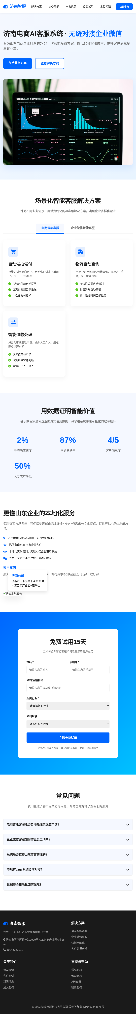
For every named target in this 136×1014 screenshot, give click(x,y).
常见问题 (105, 6)
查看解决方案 (50, 63)
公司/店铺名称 (35, 680)
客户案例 (8, 975)
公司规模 (32, 716)
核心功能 (53, 6)
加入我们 (8, 987)
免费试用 (88, 6)
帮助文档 (76, 975)
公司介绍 (8, 969)
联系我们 (76, 987)
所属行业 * (33, 698)
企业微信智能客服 (83, 228)
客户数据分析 (79, 948)
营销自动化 (78, 942)
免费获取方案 (18, 63)
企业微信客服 (79, 937)
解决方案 (36, 6)
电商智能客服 (50, 228)
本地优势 (71, 6)
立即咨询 (124, 6)
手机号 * (74, 662)
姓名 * (30, 662)
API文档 (76, 981)
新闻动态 (8, 981)
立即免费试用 (68, 738)
